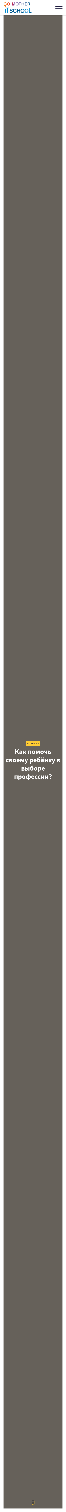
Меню (58, 7)
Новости (33, 743)
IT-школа (18, 7)
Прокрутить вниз (33, 1502)
